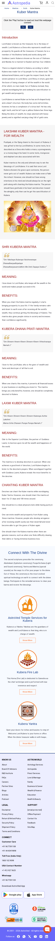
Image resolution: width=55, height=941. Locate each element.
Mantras (15, 8)
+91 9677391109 (9, 880)
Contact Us (32, 818)
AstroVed (25, 931)
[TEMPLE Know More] (27, 601)
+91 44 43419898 (9, 851)
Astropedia (32, 769)
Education (32, 795)
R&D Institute (7, 773)
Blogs (4, 791)
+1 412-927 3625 (9, 870)
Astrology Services (35, 765)
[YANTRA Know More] (27, 707)
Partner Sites (7, 786)
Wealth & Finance (35, 791)
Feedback (31, 823)
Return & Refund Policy (11, 818)
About (4, 765)
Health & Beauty (34, 799)
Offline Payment (34, 814)
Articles (5, 795)
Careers (5, 782)
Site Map (31, 827)
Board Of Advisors (9, 769)
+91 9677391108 (9, 846)
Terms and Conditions (11, 831)
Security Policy (8, 823)
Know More (27, 640)
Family (30, 782)
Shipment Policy (8, 827)
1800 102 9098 (8, 861)
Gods (25, 8)
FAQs (4, 778)
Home (6, 8)
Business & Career (35, 786)
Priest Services (34, 773)
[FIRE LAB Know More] (27, 655)
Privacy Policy (7, 814)
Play (23, 27)
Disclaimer (6, 810)
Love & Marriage (34, 778)
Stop (30, 27)
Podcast (5, 799)
